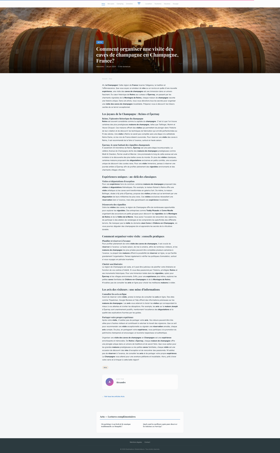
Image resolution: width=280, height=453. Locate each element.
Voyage (175, 4)
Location (148, 4)
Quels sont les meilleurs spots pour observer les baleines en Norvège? (160, 425)
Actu (103, 4)
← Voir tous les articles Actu (113, 396)
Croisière (129, 4)
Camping (120, 4)
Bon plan (111, 4)
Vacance (167, 4)
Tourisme (157, 4)
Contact (147, 442)
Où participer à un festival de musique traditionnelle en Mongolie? (116, 425)
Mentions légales (136, 442)
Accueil (104, 79)
